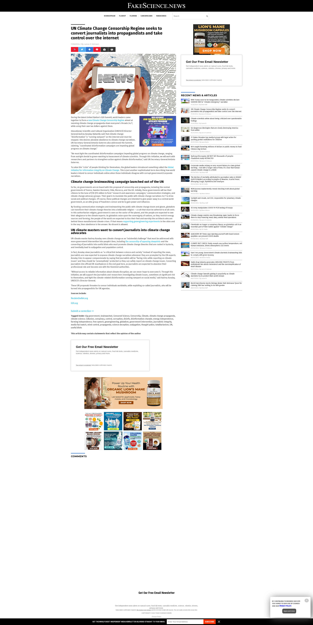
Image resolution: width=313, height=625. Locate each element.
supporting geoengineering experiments (141, 221)
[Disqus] (123, 490)
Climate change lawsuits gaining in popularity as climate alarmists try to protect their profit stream (213, 275)
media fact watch (78, 325)
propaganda (105, 325)
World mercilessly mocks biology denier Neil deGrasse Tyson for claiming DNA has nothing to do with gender (216, 284)
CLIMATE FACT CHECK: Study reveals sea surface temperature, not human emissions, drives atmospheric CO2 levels (216, 244)
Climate (145, 316)
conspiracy (100, 319)
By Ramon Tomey (205, 257)
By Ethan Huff (203, 104)
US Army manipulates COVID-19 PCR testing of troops (212, 208)
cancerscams (146, 16)
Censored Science (121, 316)
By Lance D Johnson (205, 114)
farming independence (81, 322)
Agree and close (289, 611)
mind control (93, 325)
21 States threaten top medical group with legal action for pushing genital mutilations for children (213, 138)
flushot (122, 16)
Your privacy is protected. (83, 365)
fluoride (133, 16)
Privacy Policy (156, 616)
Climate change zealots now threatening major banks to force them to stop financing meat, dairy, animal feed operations (215, 216)
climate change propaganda (162, 316)
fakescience (161, 16)
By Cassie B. (203, 123)
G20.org (74, 303)
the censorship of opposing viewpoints (143, 241)
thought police (147, 325)
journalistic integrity (162, 322)
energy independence (163, 319)
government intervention (141, 322)
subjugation (135, 325)
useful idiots (76, 327)
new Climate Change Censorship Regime (106, 120)
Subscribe (209, 622)
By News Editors (205, 151)
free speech (98, 322)
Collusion (90, 319)
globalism (124, 322)
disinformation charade (141, 319)
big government (92, 316)
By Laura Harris (204, 142)
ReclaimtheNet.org (79, 298)
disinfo (127, 319)
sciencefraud (109, 16)
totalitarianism (162, 325)
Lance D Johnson (91, 44)
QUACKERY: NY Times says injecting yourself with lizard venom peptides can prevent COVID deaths (215, 235)
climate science (78, 319)
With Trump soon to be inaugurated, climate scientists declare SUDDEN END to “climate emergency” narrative (215, 101)
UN (171, 325)
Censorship (135, 316)
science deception (120, 325)
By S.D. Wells (204, 184)
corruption (118, 319)
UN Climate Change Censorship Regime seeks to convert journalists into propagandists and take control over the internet (216, 110)
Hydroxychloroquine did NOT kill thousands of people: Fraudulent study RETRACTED (212, 157)
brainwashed (106, 316)
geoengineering (112, 322)
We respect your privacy (144, 610)
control (109, 319)
